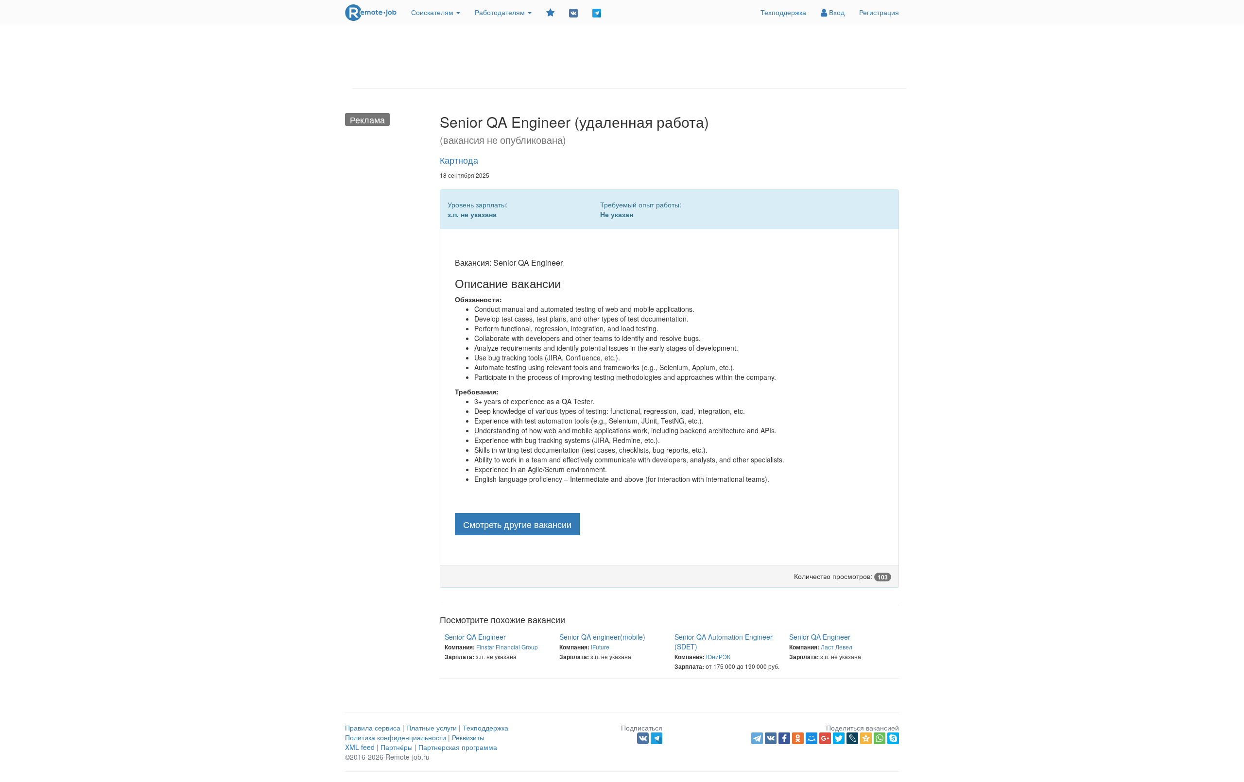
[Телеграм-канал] (596, 12)
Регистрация (879, 12)
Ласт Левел (836, 647)
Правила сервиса (372, 727)
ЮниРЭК (718, 656)
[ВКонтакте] (771, 738)
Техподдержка (783, 12)
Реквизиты (468, 737)
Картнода (459, 159)
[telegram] (757, 738)
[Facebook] (784, 738)
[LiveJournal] (852, 738)
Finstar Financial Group (507, 647)
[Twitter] (839, 738)
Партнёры (396, 747)
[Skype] (893, 738)
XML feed (360, 747)
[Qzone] (866, 738)
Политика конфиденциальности (395, 737)
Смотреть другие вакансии (517, 524)
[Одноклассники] (798, 738)
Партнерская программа (457, 747)
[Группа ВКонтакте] (573, 12)
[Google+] (825, 738)
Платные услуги (431, 727)
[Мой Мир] (811, 738)
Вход (836, 12)
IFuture (600, 647)
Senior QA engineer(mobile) (602, 637)
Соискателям (433, 12)
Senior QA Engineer (475, 637)
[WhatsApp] (879, 738)
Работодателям (501, 12)
